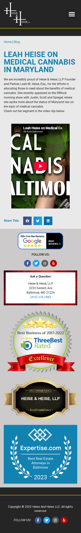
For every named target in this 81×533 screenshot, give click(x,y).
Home (8, 42)
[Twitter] (36, 263)
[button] (72, 14)
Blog (17, 42)
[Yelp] (53, 263)
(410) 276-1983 (40, 297)
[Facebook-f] (27, 263)
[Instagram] (44, 263)
